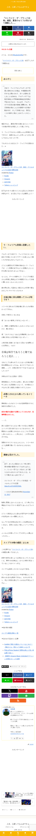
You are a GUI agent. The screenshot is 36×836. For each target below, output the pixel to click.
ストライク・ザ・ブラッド (19, 666)
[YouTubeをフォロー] (26, 691)
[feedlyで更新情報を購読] (26, 696)
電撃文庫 (6, 666)
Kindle (6, 176)
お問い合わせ (18, 830)
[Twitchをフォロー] (10, 696)
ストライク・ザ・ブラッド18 (13, 60)
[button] (29, 33)
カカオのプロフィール (17, 733)
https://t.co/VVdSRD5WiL (13, 486)
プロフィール (9, 827)
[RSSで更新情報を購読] (18, 700)
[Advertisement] (18, 221)
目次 (16, 70)
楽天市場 (7, 182)
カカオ (12, 709)
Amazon (7, 179)
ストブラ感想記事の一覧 (10, 633)
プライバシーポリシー (26, 827)
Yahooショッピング (11, 185)
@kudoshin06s (18, 55)
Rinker (11, 173)
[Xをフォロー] (10, 691)
